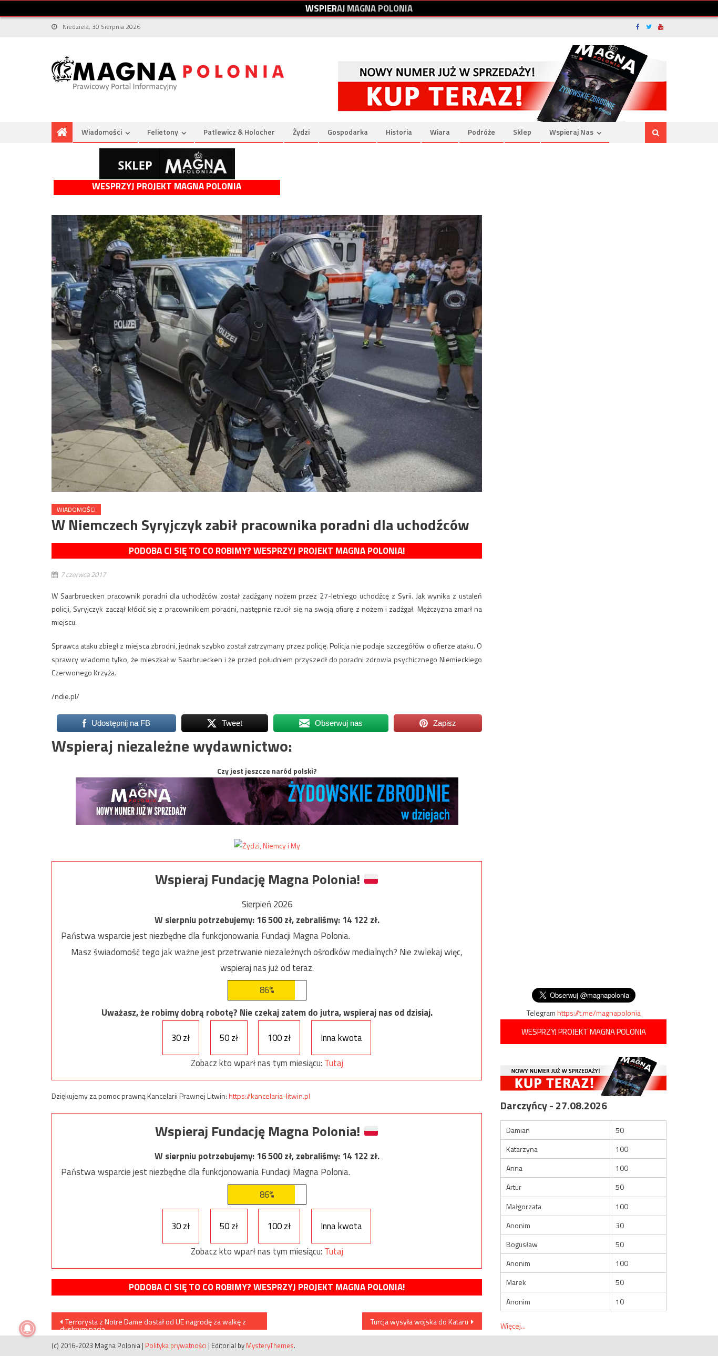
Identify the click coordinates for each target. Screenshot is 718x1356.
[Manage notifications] (27, 1328)
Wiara (440, 131)
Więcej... (513, 1325)
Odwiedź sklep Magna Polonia (167, 163)
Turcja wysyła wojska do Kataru (419, 1321)
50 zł (229, 1038)
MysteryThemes (270, 1345)
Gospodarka (347, 131)
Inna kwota (341, 1038)
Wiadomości (101, 131)
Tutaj (333, 1063)
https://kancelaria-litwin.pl (269, 1095)
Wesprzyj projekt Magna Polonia (166, 186)
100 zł (279, 1038)
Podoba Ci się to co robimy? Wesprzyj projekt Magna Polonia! (267, 551)
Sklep (522, 131)
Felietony (162, 131)
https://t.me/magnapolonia (599, 1012)
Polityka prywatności (176, 1345)
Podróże (481, 131)
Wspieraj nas (571, 131)
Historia (399, 131)
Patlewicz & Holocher (239, 131)
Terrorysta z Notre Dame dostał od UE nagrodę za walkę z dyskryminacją (153, 1323)
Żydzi (301, 131)
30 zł (180, 1038)
